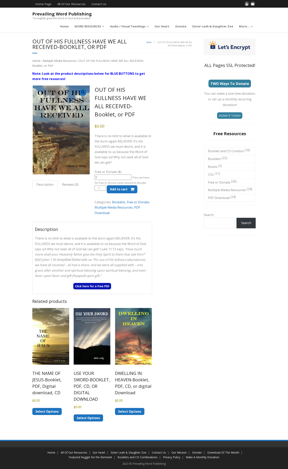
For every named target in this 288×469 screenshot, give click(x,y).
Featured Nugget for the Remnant (90, 457)
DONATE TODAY (230, 115)
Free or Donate (138, 202)
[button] (83, 92)
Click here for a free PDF (92, 286)
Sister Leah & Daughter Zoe (212, 26)
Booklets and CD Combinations (138, 457)
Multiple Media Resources (59, 61)
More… (244, 26)
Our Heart (162, 26)
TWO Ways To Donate (229, 83)
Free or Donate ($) (108, 172)
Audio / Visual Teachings (128, 26)
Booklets (118, 202)
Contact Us (98, 4)
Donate (180, 26)
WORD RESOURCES (87, 26)
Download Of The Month (223, 452)
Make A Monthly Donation (202, 457)
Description (44, 184)
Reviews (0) (70, 184)
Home (64, 26)
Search (209, 215)
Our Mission (179, 452)
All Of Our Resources (71, 4)
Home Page (43, 4)
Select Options (47, 411)
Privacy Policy (171, 457)
